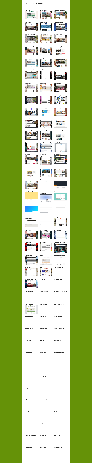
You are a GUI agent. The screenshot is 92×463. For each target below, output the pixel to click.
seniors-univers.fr (58, 58)
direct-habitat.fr (28, 447)
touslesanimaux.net (29, 95)
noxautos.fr (42, 340)
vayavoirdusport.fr (58, 154)
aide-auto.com (43, 435)
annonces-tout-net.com (59, 388)
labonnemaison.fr (43, 107)
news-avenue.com (58, 447)
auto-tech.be (57, 435)
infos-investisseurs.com (59, 304)
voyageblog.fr (43, 447)
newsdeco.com (43, 388)
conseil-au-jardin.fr (44, 291)
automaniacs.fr (43, 352)
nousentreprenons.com (44, 411)
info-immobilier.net (58, 22)
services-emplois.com (29, 364)
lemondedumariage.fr (29, 328)
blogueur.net (28, 10)
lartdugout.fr (28, 179)
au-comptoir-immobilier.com (60, 130)
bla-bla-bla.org (57, 95)
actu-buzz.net (28, 107)
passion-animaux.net (58, 316)
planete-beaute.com (44, 95)
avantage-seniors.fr (29, 291)
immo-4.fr (42, 423)
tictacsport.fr (28, 376)
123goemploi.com (28, 119)
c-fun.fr (41, 255)
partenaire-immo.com (29, 411)
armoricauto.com (43, 304)
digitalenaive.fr (28, 255)
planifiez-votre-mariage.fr (59, 328)
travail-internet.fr (29, 205)
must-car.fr (42, 267)
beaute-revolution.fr (44, 328)
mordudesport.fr (28, 130)
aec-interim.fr (57, 179)
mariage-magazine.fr (29, 69)
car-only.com (57, 217)
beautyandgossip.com (59, 352)
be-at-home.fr (28, 58)
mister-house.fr (43, 179)
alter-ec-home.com (29, 304)
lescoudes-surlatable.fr (30, 34)
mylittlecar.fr (28, 242)
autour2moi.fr (28, 340)
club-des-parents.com (44, 46)
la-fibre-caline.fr (43, 364)
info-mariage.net (43, 316)
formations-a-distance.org (60, 205)
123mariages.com (28, 142)
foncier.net (27, 154)
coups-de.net (57, 142)
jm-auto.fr (42, 119)
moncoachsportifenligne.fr (45, 142)
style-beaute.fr (28, 22)
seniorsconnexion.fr (58, 267)
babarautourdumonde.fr (45, 168)
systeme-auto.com (43, 22)
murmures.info (43, 205)
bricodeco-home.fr (43, 279)
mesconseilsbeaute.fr (29, 46)
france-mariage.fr (29, 423)
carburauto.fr (28, 399)
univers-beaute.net (44, 230)
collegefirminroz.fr (29, 191)
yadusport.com (57, 230)
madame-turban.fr (29, 352)
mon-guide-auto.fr (29, 388)
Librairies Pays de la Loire (34, 3)
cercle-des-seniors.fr (44, 34)
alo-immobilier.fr (58, 340)
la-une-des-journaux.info (30, 279)
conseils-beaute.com (44, 69)
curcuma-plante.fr (29, 316)
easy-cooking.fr (43, 83)
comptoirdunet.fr (28, 267)
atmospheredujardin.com (59, 255)
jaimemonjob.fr (43, 242)
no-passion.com (57, 119)
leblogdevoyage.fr (58, 279)
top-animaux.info (58, 34)
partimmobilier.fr (28, 168)
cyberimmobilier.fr (58, 46)
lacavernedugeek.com (44, 399)
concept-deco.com (58, 168)
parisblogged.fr (43, 376)
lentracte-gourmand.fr (59, 107)
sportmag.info (43, 58)
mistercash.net (57, 83)
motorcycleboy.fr (58, 423)
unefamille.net (28, 83)
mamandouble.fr (57, 399)
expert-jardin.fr (57, 376)
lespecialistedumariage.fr (59, 10)
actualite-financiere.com (30, 435)
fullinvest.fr (56, 364)
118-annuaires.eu (58, 191)
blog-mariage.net (43, 10)
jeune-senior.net (28, 230)
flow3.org (56, 411)
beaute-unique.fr (43, 130)
